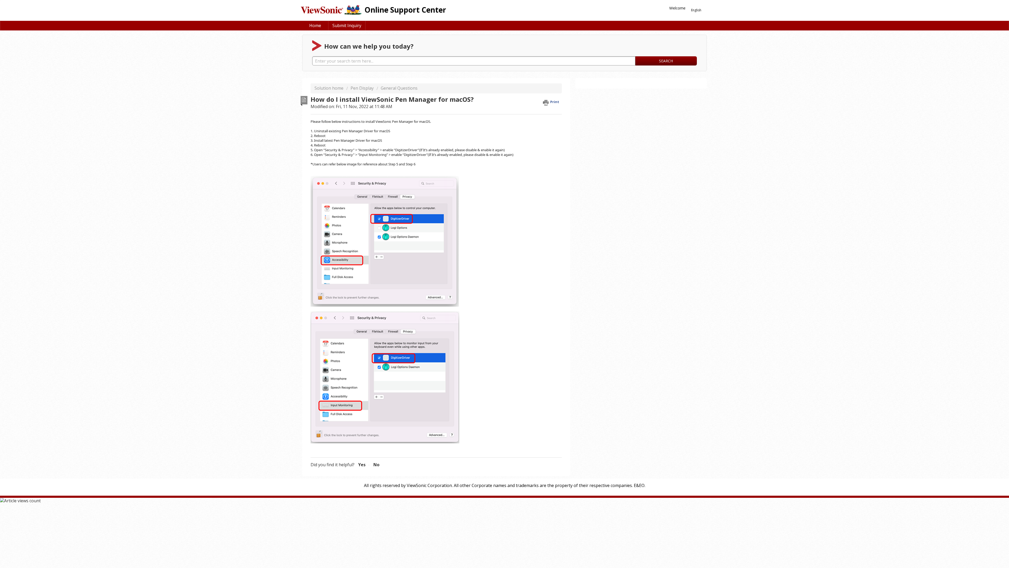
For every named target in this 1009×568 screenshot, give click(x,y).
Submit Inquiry (346, 25)
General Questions (399, 88)
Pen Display (362, 88)
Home (315, 25)
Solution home (329, 88)
